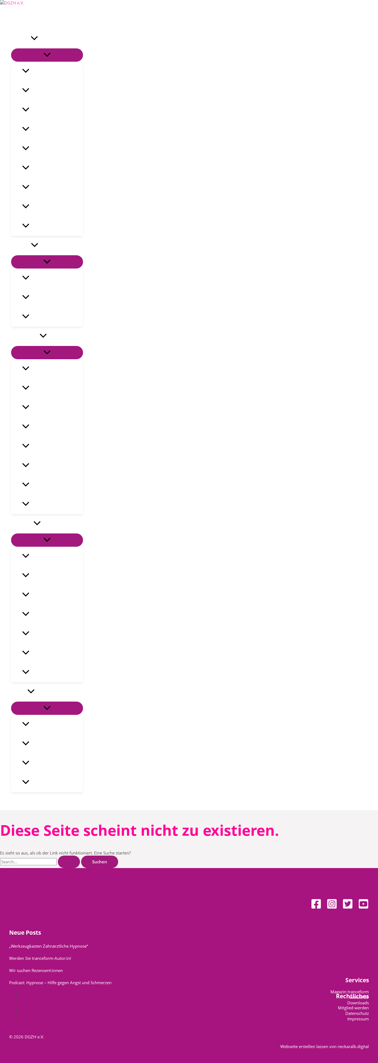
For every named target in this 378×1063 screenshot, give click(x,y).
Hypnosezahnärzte (48, 782)
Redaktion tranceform (51, 763)
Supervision (41, 614)
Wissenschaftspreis (48, 446)
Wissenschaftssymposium (54, 465)
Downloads (358, 1002)
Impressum (358, 1019)
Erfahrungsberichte (48, 278)
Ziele (34, 71)
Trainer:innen (42, 634)
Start (16, 19)
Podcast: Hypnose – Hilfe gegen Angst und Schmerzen (60, 982)
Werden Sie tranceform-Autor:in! (40, 958)
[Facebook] (316, 907)
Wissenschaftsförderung (53, 427)
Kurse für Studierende (51, 595)
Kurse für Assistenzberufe (55, 576)
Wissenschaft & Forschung (55, 407)
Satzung (37, 168)
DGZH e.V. (21, 38)
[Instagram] (332, 907)
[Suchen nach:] (40, 861)
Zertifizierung (42, 653)
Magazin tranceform (49, 207)
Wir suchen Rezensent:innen (36, 970)
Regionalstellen (44, 744)
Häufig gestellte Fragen (52, 297)
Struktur (37, 90)
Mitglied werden (353, 1007)
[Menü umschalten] (47, 55)
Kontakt (19, 692)
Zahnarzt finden (45, 317)
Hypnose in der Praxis (51, 369)
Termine (37, 672)
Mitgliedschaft (43, 187)
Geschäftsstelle (44, 724)
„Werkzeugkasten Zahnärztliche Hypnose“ (48, 946)
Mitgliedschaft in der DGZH (56, 504)
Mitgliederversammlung (53, 149)
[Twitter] (347, 907)
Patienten (21, 245)
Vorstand (38, 110)
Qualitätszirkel (44, 129)
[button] (34, 38)
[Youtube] (363, 907)
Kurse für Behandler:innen (56, 556)
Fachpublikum (25, 336)
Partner (37, 226)
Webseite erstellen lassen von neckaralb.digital (324, 1046)
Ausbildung (22, 524)
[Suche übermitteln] (69, 862)
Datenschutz (357, 1013)
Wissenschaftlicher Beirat (54, 485)
